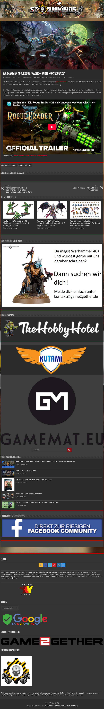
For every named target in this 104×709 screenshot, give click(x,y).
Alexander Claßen (10, 77)
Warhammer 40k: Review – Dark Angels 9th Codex (34, 479)
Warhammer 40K (25, 165)
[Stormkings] (52, 9)
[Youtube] (54, 565)
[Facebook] (45, 565)
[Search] (69, 450)
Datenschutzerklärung (69, 706)
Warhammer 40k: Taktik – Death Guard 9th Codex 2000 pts (37, 502)
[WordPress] (59, 565)
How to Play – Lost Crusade (26, 471)
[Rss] (41, 565)
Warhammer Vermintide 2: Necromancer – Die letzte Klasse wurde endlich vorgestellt (19, 189)
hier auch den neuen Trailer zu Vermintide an (30, 156)
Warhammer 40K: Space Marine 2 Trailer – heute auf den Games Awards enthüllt (45, 462)
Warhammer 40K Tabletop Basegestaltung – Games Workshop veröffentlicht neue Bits (85, 223)
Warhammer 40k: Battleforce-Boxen (29, 494)
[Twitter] (50, 565)
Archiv (57, 706)
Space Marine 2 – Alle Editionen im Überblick (85, 188)
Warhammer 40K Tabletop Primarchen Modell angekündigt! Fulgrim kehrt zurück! (51, 223)
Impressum (49, 706)
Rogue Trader (11, 165)
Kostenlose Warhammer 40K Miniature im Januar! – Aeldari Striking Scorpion (16, 223)
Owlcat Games (61, 82)
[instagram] (63, 565)
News (38, 77)
